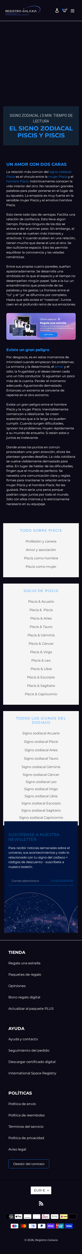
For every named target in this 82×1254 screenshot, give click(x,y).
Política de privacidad (26, 1138)
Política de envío (22, 1104)
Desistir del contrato (28, 1164)
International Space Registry (32, 1073)
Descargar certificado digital (32, 1062)
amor (59, 367)
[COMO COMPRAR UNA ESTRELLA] (41, 326)
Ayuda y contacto (23, 1039)
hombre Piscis (17, 181)
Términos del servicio (26, 1127)
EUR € (39, 1190)
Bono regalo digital (24, 997)
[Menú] (72, 10)
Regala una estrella (24, 963)
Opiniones (17, 986)
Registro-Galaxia (46, 1240)
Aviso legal (17, 1149)
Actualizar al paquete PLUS (31, 1009)
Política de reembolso (26, 1115)
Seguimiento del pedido (28, 1050)
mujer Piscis (57, 177)
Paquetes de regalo (24, 975)
